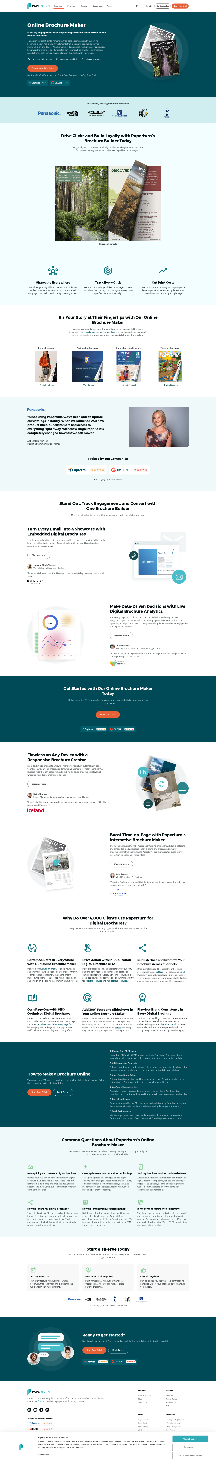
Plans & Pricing (144, 1395)
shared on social (168, 1024)
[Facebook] (41, 1410)
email (182, 972)
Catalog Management (175, 1419)
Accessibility (143, 1426)
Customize (188, 1447)
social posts (90, 332)
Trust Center (143, 1423)
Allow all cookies (190, 1439)
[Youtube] (35, 1410)
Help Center (171, 1402)
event (89, 47)
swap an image (49, 968)
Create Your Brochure (43, 68)
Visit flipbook (48, 385)
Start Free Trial (108, 714)
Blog (140, 1399)
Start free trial (180, 6)
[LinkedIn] (29, 1410)
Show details (43, 1454)
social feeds (158, 972)
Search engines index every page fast (54, 1024)
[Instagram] (47, 1410)
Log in (149, 6)
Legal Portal (143, 1419)
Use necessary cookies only (190, 1455)
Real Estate (170, 1430)
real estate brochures (117, 980)
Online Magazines (173, 1426)
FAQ (167, 1406)
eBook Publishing (173, 1423)
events (118, 1027)
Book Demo (63, 1092)
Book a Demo (171, 1399)
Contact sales (162, 6)
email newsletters (106, 332)
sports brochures (94, 980)
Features (169, 1395)
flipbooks (42, 1401)
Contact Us (142, 1402)
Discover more (39, 555)
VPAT (140, 1430)
